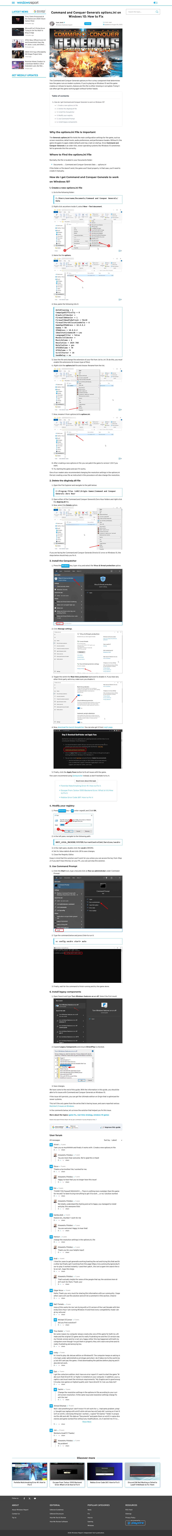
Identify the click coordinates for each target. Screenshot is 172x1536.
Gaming (87, 24)
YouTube (35, 1498)
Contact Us (16, 1514)
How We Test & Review (58, 1518)
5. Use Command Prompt (66, 119)
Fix (89, 1514)
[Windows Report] (27, 2)
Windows (91, 1526)
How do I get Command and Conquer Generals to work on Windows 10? (79, 102)
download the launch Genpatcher (71, 727)
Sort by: (107, 1140)
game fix (72, 1115)
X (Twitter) (29, 1498)
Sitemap (128, 1514)
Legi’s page (108, 727)
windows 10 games (101, 1115)
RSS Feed (128, 1510)
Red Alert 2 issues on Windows (62, 1106)
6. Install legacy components (67, 122)
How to (90, 1518)
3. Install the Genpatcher (65, 112)
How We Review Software (59, 1522)
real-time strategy (84, 1115)
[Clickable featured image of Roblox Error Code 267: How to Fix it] (104, 1471)
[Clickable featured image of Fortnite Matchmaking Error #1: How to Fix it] (29, 1471)
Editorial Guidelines (57, 1510)
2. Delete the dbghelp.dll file (67, 109)
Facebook (24, 1498)
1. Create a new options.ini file (67, 106)
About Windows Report (20, 1510)
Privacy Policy (130, 1518)
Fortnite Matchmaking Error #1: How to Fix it (81, 786)
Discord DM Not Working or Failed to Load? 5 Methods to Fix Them (142, 1483)
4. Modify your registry (65, 116)
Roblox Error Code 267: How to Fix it (77, 797)
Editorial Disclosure (57, 1514)
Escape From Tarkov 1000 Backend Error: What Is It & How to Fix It (67, 1483)
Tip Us (14, 1518)
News (89, 1510)
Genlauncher (77, 776)
